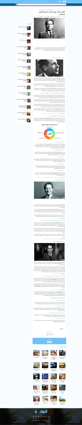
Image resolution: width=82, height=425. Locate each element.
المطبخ (60, 374)
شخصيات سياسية (56, 9)
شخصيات (60, 9)
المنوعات (61, 385)
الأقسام (40, 1)
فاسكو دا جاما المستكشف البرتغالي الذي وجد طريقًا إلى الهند (51, 113)
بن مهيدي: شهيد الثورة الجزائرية (55, 289)
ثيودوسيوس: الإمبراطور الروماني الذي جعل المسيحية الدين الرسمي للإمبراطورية (49, 177)
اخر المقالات (35, 1)
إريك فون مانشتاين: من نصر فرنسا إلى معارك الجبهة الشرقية (51, 238)
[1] (46, 111)
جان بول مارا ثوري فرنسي (56, 218)
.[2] (56, 175)
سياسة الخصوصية (44, 420)
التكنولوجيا (35, 374)
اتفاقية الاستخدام (37, 420)
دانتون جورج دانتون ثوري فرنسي (55, 273)
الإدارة (43, 374)
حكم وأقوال (61, 363)
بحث (16, 4)
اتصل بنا (26, 1)
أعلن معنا (30, 1)
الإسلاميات (44, 363)
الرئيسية (44, 1)
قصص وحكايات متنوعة (36, 363)
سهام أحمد (60, 16)
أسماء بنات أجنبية (53, 374)
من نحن (49, 420)
